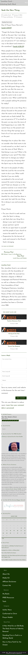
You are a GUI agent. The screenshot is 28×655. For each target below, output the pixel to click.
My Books (6, 594)
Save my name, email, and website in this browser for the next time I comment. (13, 390)
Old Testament (10, 246)
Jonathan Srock (7, 15)
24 (6, 533)
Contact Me (7, 585)
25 (10, 533)
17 (6, 530)
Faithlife (19, 489)
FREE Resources (8, 598)
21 (21, 530)
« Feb (2, 538)
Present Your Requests (14, 346)
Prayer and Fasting (8, 17)
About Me (6, 574)
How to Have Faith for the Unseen (8, 552)
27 (17, 533)
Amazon (15, 489)
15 (24, 528)
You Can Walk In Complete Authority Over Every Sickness (13, 559)
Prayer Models (8, 617)
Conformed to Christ (10, 614)
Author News (7, 610)
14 (21, 528)
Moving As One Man (14, 333)
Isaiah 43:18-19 (6, 28)
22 (24, 530)
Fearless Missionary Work (14, 321)
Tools (4, 601)
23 (3, 533)
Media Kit (6, 578)
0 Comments (19, 17)
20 (17, 530)
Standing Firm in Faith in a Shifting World (10, 550)
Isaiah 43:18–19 (18, 46)
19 (14, 530)
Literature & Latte (9, 489)
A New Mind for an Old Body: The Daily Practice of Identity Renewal (13, 628)
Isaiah (5, 246)
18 (10, 530)
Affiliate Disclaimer (9, 582)
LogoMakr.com (19, 653)
